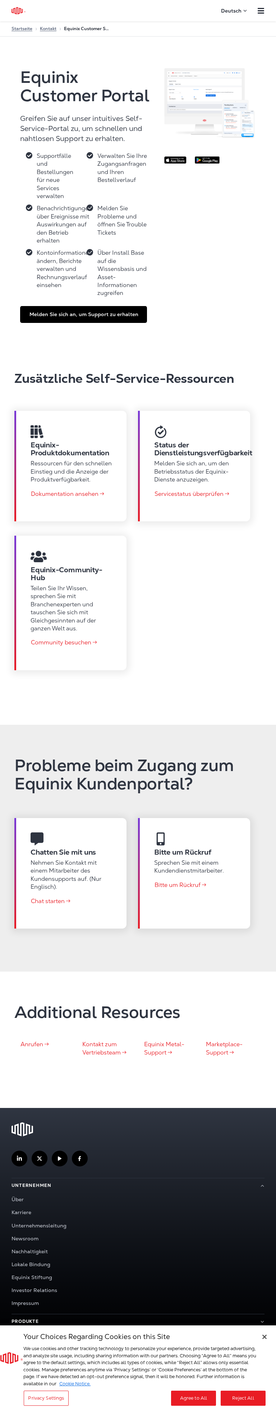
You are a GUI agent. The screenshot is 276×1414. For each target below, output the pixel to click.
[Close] (264, 1337)
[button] (83, 314)
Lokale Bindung (31, 1264)
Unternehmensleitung (39, 1225)
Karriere (21, 1212)
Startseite (22, 29)
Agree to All (193, 1398)
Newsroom (25, 1238)
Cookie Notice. (75, 1384)
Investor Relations (34, 1290)
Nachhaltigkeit (30, 1251)
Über (18, 1199)
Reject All (243, 1398)
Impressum (25, 1303)
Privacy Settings (46, 1398)
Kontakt (48, 29)
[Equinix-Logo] (19, 10)
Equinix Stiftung (32, 1277)
